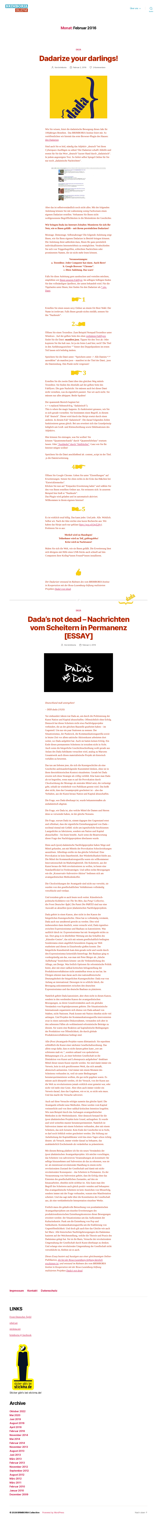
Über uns (134, 8)
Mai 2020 (15, 1415)
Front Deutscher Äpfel (20, 1316)
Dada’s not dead (63, 589)
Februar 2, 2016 (79, 67)
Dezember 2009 (19, 1494)
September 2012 (19, 1470)
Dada (78, 49)
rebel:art (14, 1323)
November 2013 (19, 1447)
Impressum (17, 1290)
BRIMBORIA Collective (28, 1512)
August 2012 (17, 1474)
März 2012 (16, 1478)
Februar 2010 (17, 1486)
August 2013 (17, 1451)
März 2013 (16, 1458)
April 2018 (15, 1427)
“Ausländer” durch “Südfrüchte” (73, 444)
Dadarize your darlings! (78, 58)
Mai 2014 (15, 1439)
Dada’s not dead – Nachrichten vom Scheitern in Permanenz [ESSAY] (78, 627)
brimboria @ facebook (20, 1335)
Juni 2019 (15, 1419)
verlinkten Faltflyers (96, 336)
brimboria (62, 67)
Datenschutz (49, 1290)
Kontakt (32, 1290)
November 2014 (19, 1435)
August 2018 (17, 1423)
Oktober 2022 (18, 1411)
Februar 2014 (17, 1443)
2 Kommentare (99, 67)
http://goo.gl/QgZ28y (90, 524)
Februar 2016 (17, 1431)
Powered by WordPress (53, 1512)
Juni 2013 (15, 1454)
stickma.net (15, 1329)
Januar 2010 (17, 1490)
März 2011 (15, 1482)
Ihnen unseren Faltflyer (71, 280)
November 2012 (19, 1466)
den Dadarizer (52, 139)
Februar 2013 (17, 1462)
